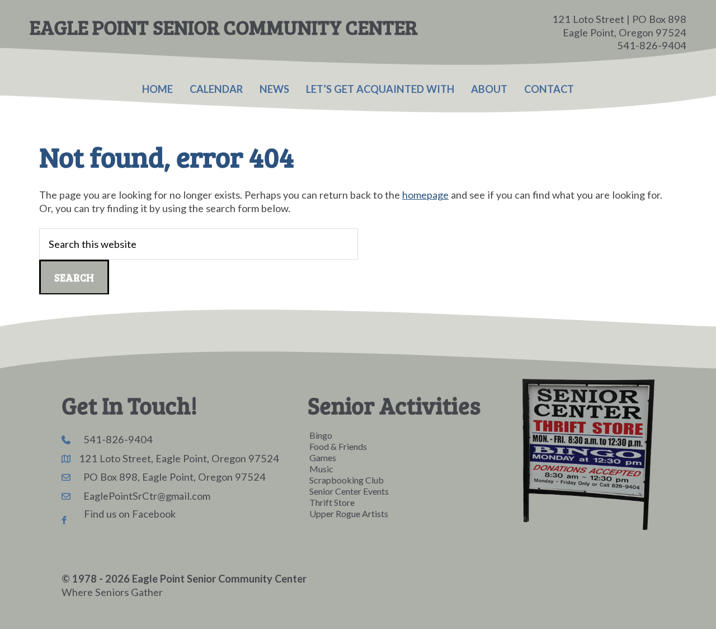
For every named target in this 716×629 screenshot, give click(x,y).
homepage (425, 195)
